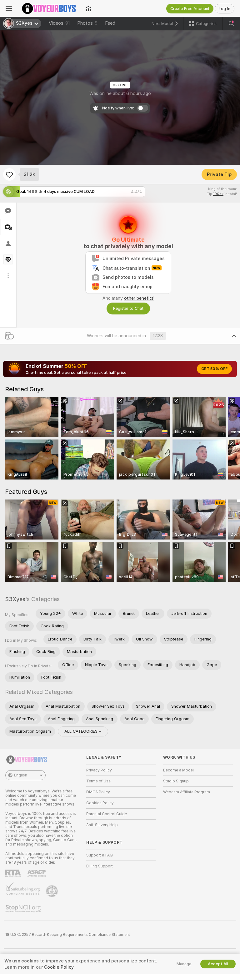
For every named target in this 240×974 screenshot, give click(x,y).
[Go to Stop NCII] (23, 908)
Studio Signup (176, 781)
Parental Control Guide (106, 814)
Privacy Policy (99, 770)
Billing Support (99, 866)
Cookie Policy (58, 967)
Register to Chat (128, 308)
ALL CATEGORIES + (83, 731)
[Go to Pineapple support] (52, 891)
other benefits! (139, 298)
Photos (87, 23)
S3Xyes (15, 599)
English (20, 775)
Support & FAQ (99, 855)
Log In (224, 8)
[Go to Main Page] (49, 8)
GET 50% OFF (214, 369)
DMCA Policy (98, 792)
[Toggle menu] (9, 8)
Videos (59, 23)
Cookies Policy (100, 803)
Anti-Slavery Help (102, 825)
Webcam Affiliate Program (186, 792)
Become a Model (178, 770)
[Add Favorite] (9, 174)
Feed (110, 23)
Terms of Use (98, 781)
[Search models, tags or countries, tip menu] (231, 23)
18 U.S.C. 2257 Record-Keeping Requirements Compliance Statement (67, 934)
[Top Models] (88, 8)
